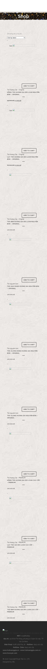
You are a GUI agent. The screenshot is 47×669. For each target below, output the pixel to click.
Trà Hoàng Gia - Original (15, 90)
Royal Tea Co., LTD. (23, 659)
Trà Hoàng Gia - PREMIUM (16, 478)
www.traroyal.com (10, 653)
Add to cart (29, 86)
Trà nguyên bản (12, 284)
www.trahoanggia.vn (11, 650)
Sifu (13, 662)
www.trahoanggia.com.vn (30, 650)
